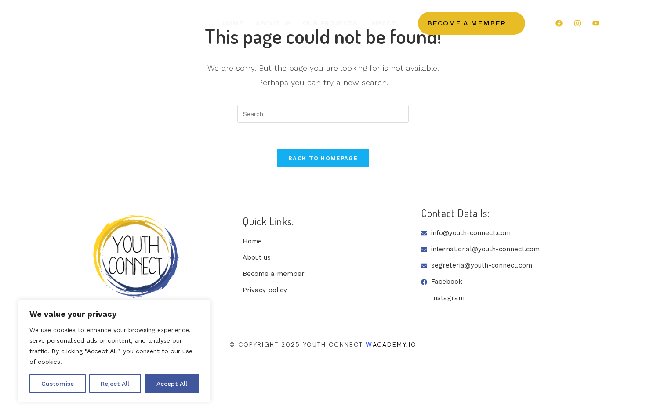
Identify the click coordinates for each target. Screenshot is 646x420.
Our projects (330, 23)
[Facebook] (559, 23)
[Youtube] (596, 23)
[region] (114, 351)
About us (273, 23)
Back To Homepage (323, 158)
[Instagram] (577, 23)
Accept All (171, 383)
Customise (57, 383)
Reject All (115, 383)
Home (233, 23)
